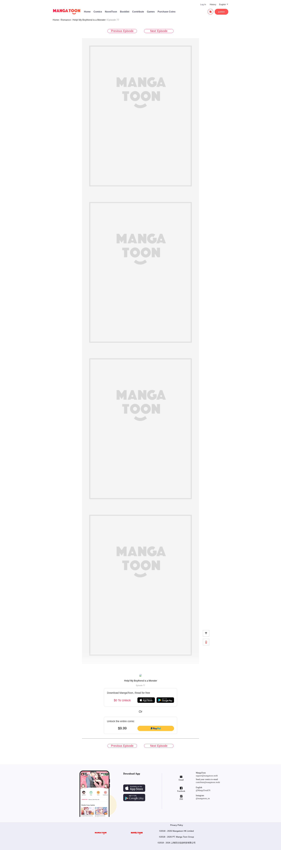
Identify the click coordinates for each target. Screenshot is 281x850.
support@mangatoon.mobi (207, 776)
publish (221, 12)
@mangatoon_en (203, 798)
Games (151, 11)
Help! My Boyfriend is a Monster (89, 20)
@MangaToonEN (203, 790)
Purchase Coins (166, 11)
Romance (66, 20)
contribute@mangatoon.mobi (208, 782)
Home (87, 11)
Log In (203, 4)
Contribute (138, 11)
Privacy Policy (176, 825)
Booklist (124, 11)
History (213, 4)
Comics (98, 11)
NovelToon (111, 11)
